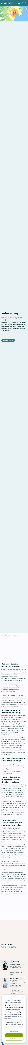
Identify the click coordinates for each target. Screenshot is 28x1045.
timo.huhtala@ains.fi (16, 972)
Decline (14, 1038)
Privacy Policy (8, 1018)
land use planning (13, 686)
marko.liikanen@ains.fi (16, 991)
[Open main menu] (19, 3)
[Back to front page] (7, 3)
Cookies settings (14, 1031)
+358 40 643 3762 (15, 971)
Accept (14, 1035)
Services (9, 635)
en (22, 2)
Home (3, 635)
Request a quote (8, 340)
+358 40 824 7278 (15, 990)
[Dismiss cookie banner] (22, 998)
